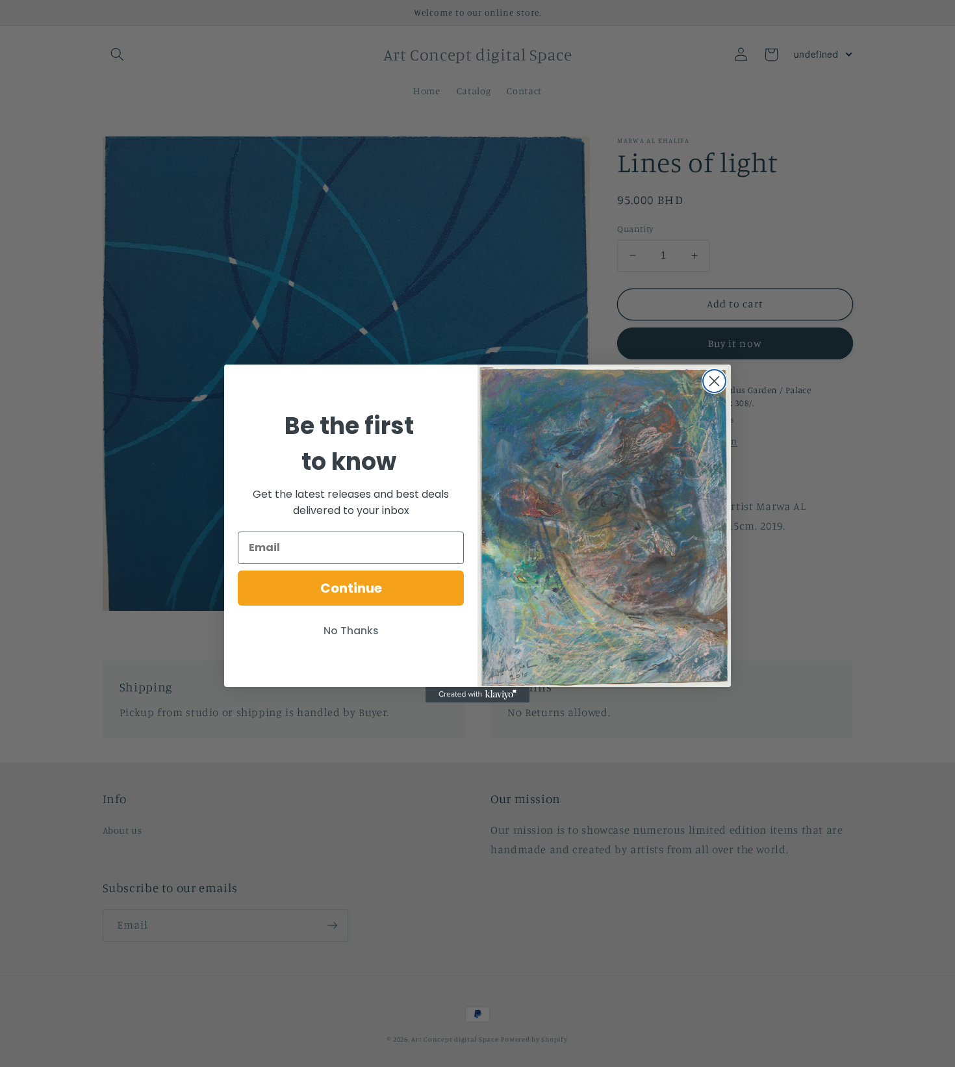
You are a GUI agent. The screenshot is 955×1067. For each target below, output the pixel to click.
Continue (351, 588)
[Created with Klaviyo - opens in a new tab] (477, 694)
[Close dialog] (714, 381)
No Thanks (351, 630)
